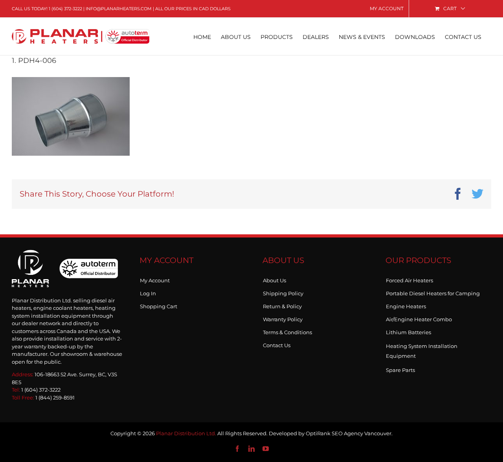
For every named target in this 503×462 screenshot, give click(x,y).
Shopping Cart (158, 304)
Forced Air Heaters (409, 278)
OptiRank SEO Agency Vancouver (348, 433)
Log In (148, 291)
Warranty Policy (283, 317)
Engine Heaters (406, 304)
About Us (274, 278)
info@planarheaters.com (119, 8)
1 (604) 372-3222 (65, 8)
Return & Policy (282, 304)
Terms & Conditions (287, 330)
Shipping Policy (283, 291)
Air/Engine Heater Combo (419, 317)
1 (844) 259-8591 (55, 397)
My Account (155, 278)
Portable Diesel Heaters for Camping (433, 291)
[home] (65, 258)
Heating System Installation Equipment (421, 351)
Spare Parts (400, 368)
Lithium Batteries (408, 330)
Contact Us (276, 343)
